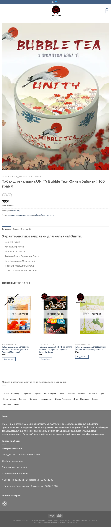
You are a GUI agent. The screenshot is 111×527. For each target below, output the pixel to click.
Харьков (71, 393)
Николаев (84, 399)
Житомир (33, 399)
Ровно (16, 404)
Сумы (102, 393)
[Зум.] (5, 166)
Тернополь (92, 393)
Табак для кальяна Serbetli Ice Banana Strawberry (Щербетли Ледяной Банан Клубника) (55, 349)
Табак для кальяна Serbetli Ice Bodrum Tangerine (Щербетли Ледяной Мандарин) (15, 349)
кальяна (84, 424)
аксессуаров (69, 424)
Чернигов (27, 393)
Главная (5, 176)
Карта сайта (72, 522)
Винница (22, 399)
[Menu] (3, 11)
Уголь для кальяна (37, 520)
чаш (59, 424)
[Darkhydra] (55, 11)
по (33, 424)
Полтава (7, 404)
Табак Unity (36, 176)
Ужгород (81, 393)
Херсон (61, 393)
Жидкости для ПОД (89, 520)
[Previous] (2, 327)
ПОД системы (74, 520)
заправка (11, 215)
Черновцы (15, 393)
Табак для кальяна (20, 176)
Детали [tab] (16, 229)
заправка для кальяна (24, 215)
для (78, 424)
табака (47, 424)
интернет (18, 424)
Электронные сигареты (57, 520)
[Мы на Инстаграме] (4, 503)
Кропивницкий (46, 399)
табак (36, 215)
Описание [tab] (6, 229)
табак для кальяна (46, 215)
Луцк (76, 399)
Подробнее (9, 359)
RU (53, 2)
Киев (5, 399)
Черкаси (37, 393)
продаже (39, 424)
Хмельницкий (50, 393)
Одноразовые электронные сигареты (50, 522)
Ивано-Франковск (63, 399)
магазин (28, 424)
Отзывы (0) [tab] (26, 229)
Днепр (13, 399)
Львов (6, 393)
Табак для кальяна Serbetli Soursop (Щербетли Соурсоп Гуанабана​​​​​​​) (91, 348)
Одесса (95, 399)
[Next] (109, 327)
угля (54, 424)
